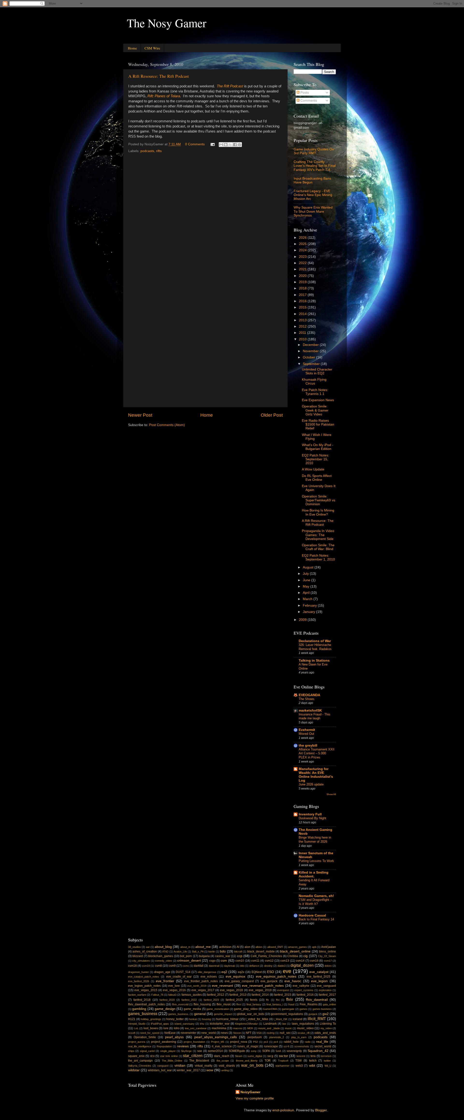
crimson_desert (189, 960)
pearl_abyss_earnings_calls (215, 1037)
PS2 (255, 1041)
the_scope (223, 1060)
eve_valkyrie (301, 985)
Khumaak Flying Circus (314, 381)
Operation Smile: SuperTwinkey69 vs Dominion (318, 500)
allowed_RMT (275, 946)
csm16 (314, 960)
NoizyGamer (250, 1092)
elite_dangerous (207, 972)
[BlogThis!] (225, 144)
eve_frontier (165, 981)
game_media (192, 1009)
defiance (254, 965)
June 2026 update (311, 784)
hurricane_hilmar (227, 1019)
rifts (159, 151)
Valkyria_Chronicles (139, 1065)
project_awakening (163, 1041)
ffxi (277, 999)
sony (254, 1051)
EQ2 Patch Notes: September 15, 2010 (315, 459)
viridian (179, 1065)
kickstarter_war (220, 1023)
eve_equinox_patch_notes (276, 976)
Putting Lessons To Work (316, 861)
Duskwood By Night (312, 818)
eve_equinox (235, 976)
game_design (165, 1009)
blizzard (137, 956)
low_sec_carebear (196, 1028)
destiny (268, 965)
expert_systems (303, 990)
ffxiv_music (224, 1004)
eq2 (224, 972)
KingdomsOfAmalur (246, 1023)
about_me (203, 947)
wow (209, 1070)
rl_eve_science (222, 1046)
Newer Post (140, 415)
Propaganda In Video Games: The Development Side (318, 534)
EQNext (257, 972)
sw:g (270, 1056)
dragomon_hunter (138, 972)
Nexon (237, 1032)
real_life (322, 1041)
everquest (283, 990)
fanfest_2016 (305, 994)
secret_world (322, 1046)
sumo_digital (254, 1056)
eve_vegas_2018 (231, 990)
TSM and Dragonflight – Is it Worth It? (315, 902)
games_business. (178, 1014)
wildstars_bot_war (160, 1070)
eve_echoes (209, 976)
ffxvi (238, 1004)
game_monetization (217, 1009)
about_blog (163, 947)
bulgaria (204, 956)
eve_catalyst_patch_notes (143, 976)
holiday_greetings (151, 1019)
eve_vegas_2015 (145, 990)
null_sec (285, 1033)
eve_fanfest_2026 (138, 981)
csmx (185, 965)
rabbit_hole (291, 1041)
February (310, 605)
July (306, 573)
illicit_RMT (317, 1018)
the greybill (308, 745)
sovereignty (294, 1051)
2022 (303, 263)
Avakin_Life (180, 951)
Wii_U (328, 1065)
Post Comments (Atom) (167, 425)
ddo (242, 965)
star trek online (169, 1056)
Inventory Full (310, 814)
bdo (223, 951)
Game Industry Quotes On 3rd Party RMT (314, 151)
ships (131, 1051)
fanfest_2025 (234, 999)
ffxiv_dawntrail (317, 999)
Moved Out (306, 733)
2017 (303, 295)
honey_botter (175, 1019)
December (311, 345)
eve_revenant (222, 985)
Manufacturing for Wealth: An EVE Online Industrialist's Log (316, 774)
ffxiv (289, 999)
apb (314, 946)
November (311, 351)
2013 (303, 320)
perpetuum (254, 1037)
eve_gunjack (269, 981)
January (309, 612)
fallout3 (172, 994)
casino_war (222, 956)
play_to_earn (298, 1037)
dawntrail (214, 965)
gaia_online (329, 1004)
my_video (326, 1028)
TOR (268, 1060)
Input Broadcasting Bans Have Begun (312, 180)
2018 (303, 288)
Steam (238, 1056)
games (303, 1009)
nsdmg (271, 1032)
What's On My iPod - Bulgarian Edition (317, 447)
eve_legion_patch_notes (144, 985)
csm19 (146, 965)
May (306, 586)
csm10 (239, 960)
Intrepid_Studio (136, 1023)
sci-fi (286, 1046)
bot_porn (186, 956)
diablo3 (281, 965)
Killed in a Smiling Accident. (313, 874)
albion (258, 946)
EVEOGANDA (309, 695)
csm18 (132, 965)
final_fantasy (253, 1004)
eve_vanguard (326, 985)
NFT (248, 1033)
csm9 (172, 965)
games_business (142, 1013)
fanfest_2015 (282, 994)
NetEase (170, 1033)
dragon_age (162, 972)
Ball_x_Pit (197, 951)
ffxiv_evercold (180, 1004)
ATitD (165, 951)
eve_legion (319, 981)
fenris (253, 999)
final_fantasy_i (274, 1004)
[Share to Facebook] (234, 144)
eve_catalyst (318, 972)
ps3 (266, 1041)
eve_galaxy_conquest (239, 981)
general (200, 1014)
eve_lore (174, 985)
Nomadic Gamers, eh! (316, 896)
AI (238, 947)
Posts (304, 92)
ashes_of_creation (144, 951)
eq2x (241, 972)
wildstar (134, 1070)
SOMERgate (237, 1051)
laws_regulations (303, 1023)
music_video (305, 1028)
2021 (303, 269)
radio (308, 1041)
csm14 (300, 960)
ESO (270, 972)
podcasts (147, 151)
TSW (298, 1060)
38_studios (134, 946)
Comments (308, 100)
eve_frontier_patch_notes (201, 981)
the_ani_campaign (140, 1060)
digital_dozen (302, 965)
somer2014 (215, 1051)
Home (132, 48)
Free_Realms (309, 1004)
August (308, 567)
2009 (303, 620)
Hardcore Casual (312, 915)
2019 (303, 282)
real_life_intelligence (139, 1046)
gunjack (313, 1014)
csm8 (158, 965)
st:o (152, 1056)
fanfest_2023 (211, 999)
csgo (212, 960)
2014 (303, 314)
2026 (303, 237)
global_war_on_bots (250, 1014)
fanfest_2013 (237, 994)
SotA (278, 1051)
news (224, 1033)
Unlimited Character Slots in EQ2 (317, 371)
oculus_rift (303, 1032)
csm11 (255, 960)
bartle (211, 951)
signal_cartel (147, 1051)
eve (287, 971)
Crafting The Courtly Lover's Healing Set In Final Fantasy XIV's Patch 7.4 (315, 165)
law (284, 1023)
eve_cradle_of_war (179, 976)
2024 (303, 250)
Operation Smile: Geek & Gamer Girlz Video (315, 410)
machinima (219, 1028)
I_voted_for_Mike (257, 1019)
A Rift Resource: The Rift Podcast (158, 76)
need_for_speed (149, 1032)
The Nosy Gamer (166, 22)
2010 (303, 339)
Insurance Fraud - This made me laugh (314, 716)
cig (305, 956)
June (307, 580)
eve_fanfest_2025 (318, 976)
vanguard (162, 1065)
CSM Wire (152, 48)
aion (247, 947)
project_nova (238, 1041)
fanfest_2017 (327, 994)
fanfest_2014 (260, 994)
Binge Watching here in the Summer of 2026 (315, 839)
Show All (331, 794)
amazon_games (297, 946)
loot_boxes (151, 1028)
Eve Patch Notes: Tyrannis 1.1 (315, 392)
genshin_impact (223, 1014)
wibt (312, 1065)
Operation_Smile (145, 1037)
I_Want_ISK (280, 1019)
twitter (327, 1060)
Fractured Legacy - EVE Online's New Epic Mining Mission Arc (313, 195)
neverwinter (188, 1033)
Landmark (270, 1023)
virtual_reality (203, 1065)
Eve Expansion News (318, 400)
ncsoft (131, 1032)
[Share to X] (230, 144)
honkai (193, 1019)
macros (237, 1028)
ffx (267, 999)
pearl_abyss (174, 1037)
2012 (303, 326)
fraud (291, 1004)
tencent (301, 1056)
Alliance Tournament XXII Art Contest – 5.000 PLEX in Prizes (316, 753)
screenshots (301, 1046)
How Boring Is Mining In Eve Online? (318, 512)
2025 (303, 244)
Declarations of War (315, 641)
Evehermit (307, 730)
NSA (259, 1032)
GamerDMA (270, 1009)
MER (250, 1028)
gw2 (325, 1014)
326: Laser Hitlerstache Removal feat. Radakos (315, 647)
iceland (297, 1019)
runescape (271, 1046)
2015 (303, 307)
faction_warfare (137, 994)
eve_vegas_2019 (260, 990)
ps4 (276, 1041)
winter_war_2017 (188, 1070)
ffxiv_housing (202, 1004)
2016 (303, 301)
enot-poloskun (283, 1110)
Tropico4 (283, 1060)
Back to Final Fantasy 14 (316, 919)
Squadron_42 (318, 1051)
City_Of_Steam (327, 956)
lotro (177, 1028)
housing (206, 1019)
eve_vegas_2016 (174, 990)
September (312, 364)
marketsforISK (310, 710)
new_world (208, 1033)
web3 (299, 1065)
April (307, 593)
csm (224, 960)
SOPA (266, 1051)
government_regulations (287, 1014)
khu (202, 1023)
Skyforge (186, 1051)
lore (165, 1028)
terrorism (326, 1056)
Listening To (328, 1023)
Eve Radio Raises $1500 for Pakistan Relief (318, 424)
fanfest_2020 (167, 999)
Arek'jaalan (328, 947)
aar (148, 946)
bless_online (327, 951)
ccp (239, 956)
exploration (325, 990)
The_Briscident (199, 1060)
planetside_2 (276, 1037)
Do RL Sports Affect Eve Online (317, 478)
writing (225, 1070)
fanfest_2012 (215, 994)
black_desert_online (295, 951)
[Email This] (221, 144)
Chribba (292, 956)
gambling (139, 1009)
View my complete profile (255, 1098)
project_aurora (136, 1041)
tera (313, 1056)
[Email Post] (212, 144)
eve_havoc (292, 981)
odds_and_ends (325, 1033)
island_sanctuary (184, 1023)
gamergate (288, 1009)
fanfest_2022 (189, 999)
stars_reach (221, 1056)
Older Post (272, 415)
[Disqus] (205, 216)
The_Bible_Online (172, 1060)
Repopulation (164, 1046)
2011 (303, 333)
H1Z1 (131, 1019)
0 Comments (195, 144)
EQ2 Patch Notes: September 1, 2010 (318, 557)
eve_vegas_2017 (202, 990)
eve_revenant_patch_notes (263, 985)
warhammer (283, 1065)
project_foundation (194, 1041)
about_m (185, 946)
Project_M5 (217, 1041)
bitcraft (238, 951)
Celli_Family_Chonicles (266, 956)
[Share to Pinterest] (239, 144)
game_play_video (246, 1009)
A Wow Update (313, 469)
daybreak (229, 965)
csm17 (328, 960)
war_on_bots (252, 1065)
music (288, 1028)
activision (225, 947)
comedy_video (163, 960)
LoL (136, 1028)
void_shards (227, 1065)
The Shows (306, 699)
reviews (183, 1046)
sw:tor (283, 1056)
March (308, 599)
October (309, 357)
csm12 (269, 960)
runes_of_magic (248, 1046)
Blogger (321, 1110)
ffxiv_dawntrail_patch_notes (146, 1004)
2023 (303, 257)
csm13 (284, 960)
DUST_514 (183, 972)
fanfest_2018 (142, 999)
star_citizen (193, 1055)
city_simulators (141, 960)
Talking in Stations (314, 660)
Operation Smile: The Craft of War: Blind (318, 547)
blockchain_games (160, 956)
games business (322, 1009)
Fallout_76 (157, 994)
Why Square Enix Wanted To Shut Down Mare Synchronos (313, 211)
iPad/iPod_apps (160, 1023)
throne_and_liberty (247, 1060)
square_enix (136, 1056)
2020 (303, 276)
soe (199, 1051)
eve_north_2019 (196, 985)
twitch (313, 1060)
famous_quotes (191, 994)
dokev (328, 965)
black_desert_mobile (261, 951)
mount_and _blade (269, 1028)
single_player (168, 1051)
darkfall (198, 965)
